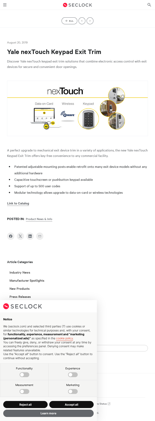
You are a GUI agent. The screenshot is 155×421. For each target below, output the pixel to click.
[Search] (149, 5)
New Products (19, 288)
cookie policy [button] (64, 338)
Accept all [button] (71, 404)
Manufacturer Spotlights (26, 280)
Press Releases (20, 296)
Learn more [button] (48, 413)
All (73, 21)
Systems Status (98, 403)
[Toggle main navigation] (4, 4)
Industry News (19, 272)
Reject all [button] (25, 404)
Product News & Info (39, 219)
